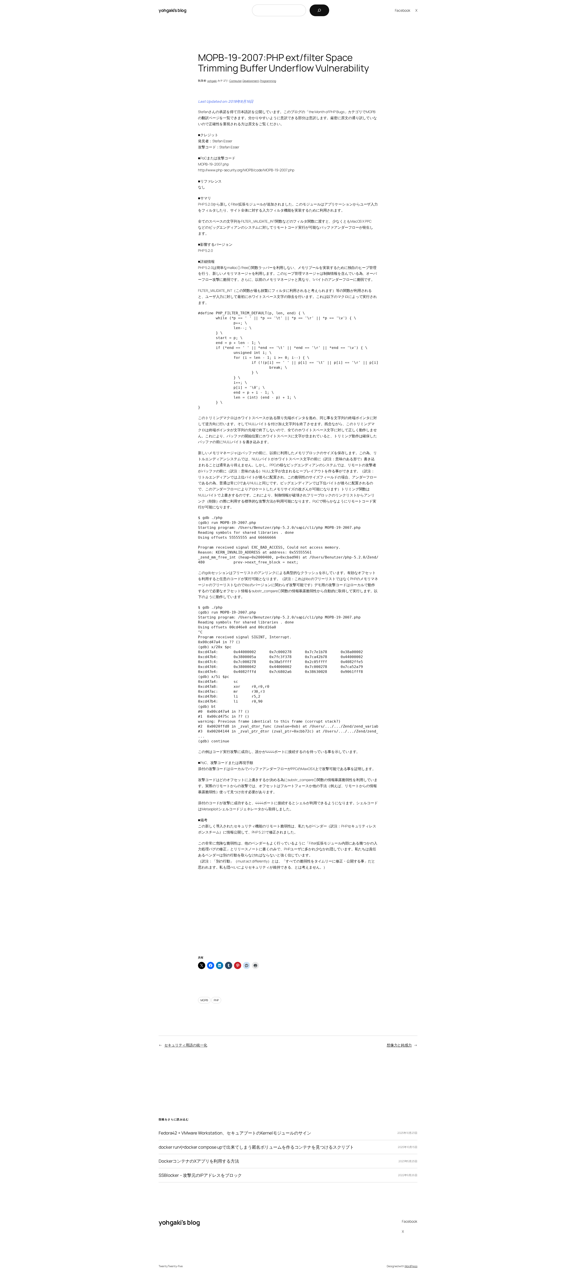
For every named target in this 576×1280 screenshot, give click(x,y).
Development (251, 81)
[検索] (319, 10)
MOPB (204, 1000)
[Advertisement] (288, 918)
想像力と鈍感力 (399, 1045)
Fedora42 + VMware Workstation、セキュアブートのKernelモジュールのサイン (235, 1132)
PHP (216, 1000)
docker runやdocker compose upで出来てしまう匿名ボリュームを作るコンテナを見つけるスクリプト (256, 1147)
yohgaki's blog (172, 10)
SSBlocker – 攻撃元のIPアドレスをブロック (200, 1175)
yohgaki (212, 81)
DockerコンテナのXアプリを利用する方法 (199, 1161)
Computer (235, 81)
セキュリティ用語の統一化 (185, 1045)
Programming (268, 81)
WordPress (411, 1266)
